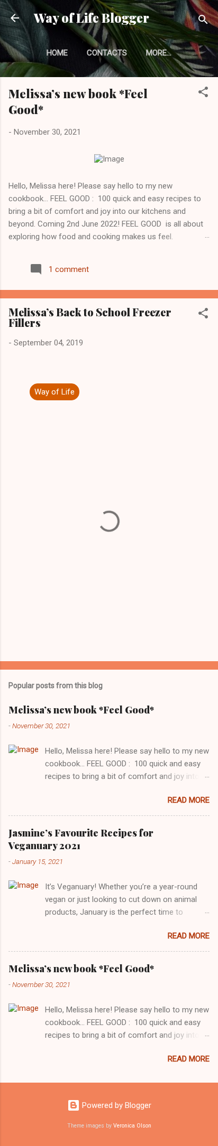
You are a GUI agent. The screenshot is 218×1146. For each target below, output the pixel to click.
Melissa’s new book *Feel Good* (81, 709)
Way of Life (54, 392)
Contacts (107, 53)
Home (57, 53)
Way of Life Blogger (91, 18)
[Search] (203, 21)
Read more (189, 800)
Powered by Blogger (115, 1105)
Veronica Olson (132, 1125)
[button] (203, 94)
